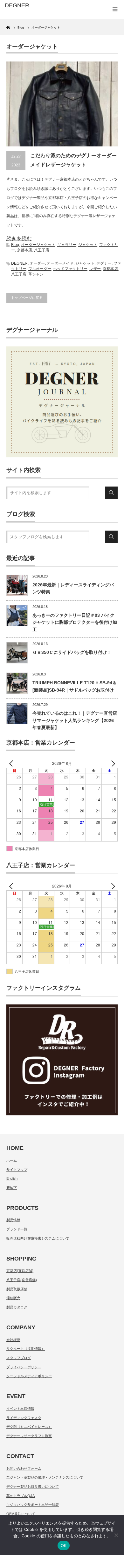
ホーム (11, 1160)
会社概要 (13, 1340)
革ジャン (36, 274)
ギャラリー (66, 244)
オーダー (37, 263)
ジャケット (87, 244)
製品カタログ (16, 1307)
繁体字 (11, 1188)
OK (64, 1545)
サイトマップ (16, 1169)
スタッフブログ (18, 1358)
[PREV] (12, 763)
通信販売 (13, 1298)
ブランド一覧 (16, 1229)
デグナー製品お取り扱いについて (32, 1486)
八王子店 (41, 250)
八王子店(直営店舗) (21, 1280)
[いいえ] (116, 1535)
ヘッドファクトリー (70, 269)
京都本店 (24, 250)
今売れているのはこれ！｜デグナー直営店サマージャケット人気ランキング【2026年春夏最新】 (74, 720)
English (11, 1178)
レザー (95, 269)
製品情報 (13, 1220)
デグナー (104, 263)
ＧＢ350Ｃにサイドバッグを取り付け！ (71, 652)
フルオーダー (39, 269)
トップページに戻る (27, 298)
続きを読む (19, 238)
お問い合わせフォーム (23, 1468)
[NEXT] (112, 763)
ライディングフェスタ (23, 1418)
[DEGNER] (29, 5)
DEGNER (19, 263)
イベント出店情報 (20, 1408)
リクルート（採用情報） (25, 1349)
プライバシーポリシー (23, 1367)
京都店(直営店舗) (19, 1271)
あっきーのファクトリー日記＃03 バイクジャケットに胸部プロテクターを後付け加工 (74, 622)
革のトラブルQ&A (20, 1496)
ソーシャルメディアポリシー (29, 1376)
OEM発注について (20, 1514)
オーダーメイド (60, 263)
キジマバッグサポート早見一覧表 (32, 1505)
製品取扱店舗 (16, 1289)
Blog (15, 244)
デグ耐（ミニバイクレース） (29, 1427)
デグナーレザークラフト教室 (29, 1436)
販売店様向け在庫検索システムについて (37, 1238)
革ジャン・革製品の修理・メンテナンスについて (44, 1477)
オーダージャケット (38, 244)
